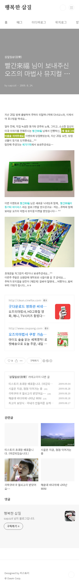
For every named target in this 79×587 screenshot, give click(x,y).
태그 (19, 22)
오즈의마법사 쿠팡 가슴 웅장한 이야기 (28, 334)
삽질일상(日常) (18, 377)
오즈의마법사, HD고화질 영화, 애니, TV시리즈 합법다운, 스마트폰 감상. (27, 313)
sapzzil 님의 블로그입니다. (19, 518)
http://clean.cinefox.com (25, 300)
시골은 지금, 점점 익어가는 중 (25, 388)
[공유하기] (16, 361)
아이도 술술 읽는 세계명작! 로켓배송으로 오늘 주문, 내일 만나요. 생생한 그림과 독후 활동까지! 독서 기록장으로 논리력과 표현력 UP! (28, 341)
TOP (71, 575)
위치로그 (61, 22)
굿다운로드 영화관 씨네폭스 (27, 306)
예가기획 (26, 144)
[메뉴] (71, 7)
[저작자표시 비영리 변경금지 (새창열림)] (47, 360)
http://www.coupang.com (25, 328)
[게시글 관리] (21, 361)
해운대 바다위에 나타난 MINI (25, 398)
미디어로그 (39, 22)
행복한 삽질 (18, 7)
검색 (63, 8)
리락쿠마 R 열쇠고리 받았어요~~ (27, 393)
